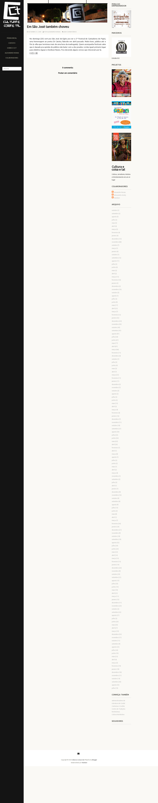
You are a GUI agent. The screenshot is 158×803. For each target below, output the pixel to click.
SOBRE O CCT (11, 48)
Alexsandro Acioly (120, 195)
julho (113, 220)
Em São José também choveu (48, 26)
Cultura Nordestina (118, 714)
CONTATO (12, 43)
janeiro (114, 235)
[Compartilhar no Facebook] (37, 53)
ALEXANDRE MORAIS (11, 53)
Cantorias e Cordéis (118, 706)
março (114, 229)
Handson (117, 198)
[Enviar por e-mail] (30, 53)
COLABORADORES (11, 58)
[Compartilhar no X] (35, 53)
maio (113, 223)
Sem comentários (70, 31)
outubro (114, 210)
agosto (114, 217)
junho (114, 267)
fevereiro (115, 232)
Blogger (94, 760)
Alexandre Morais (120, 192)
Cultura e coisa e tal (118, 168)
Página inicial (12, 38)
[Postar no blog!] (32, 53)
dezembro (115, 239)
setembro (115, 213)
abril (113, 226)
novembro (115, 242)
